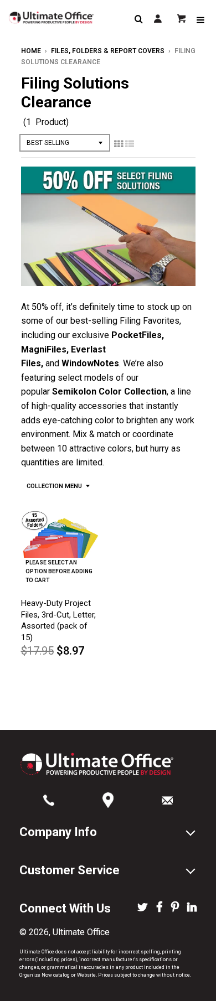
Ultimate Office (81, 932)
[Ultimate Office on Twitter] (142, 908)
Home (31, 51)
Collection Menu (54, 486)
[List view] (129, 144)
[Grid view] (118, 144)
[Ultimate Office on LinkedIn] (192, 908)
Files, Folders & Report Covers (107, 51)
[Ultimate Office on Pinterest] (175, 908)
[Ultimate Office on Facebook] (159, 908)
